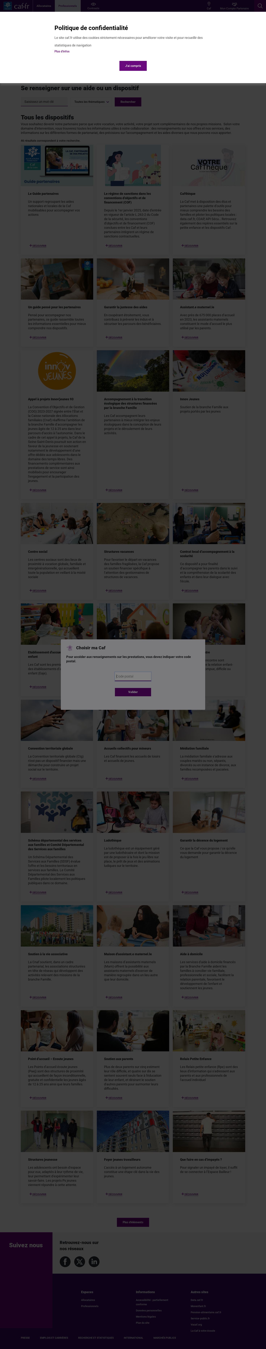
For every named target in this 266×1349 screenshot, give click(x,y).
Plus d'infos (61, 51)
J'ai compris (133, 66)
